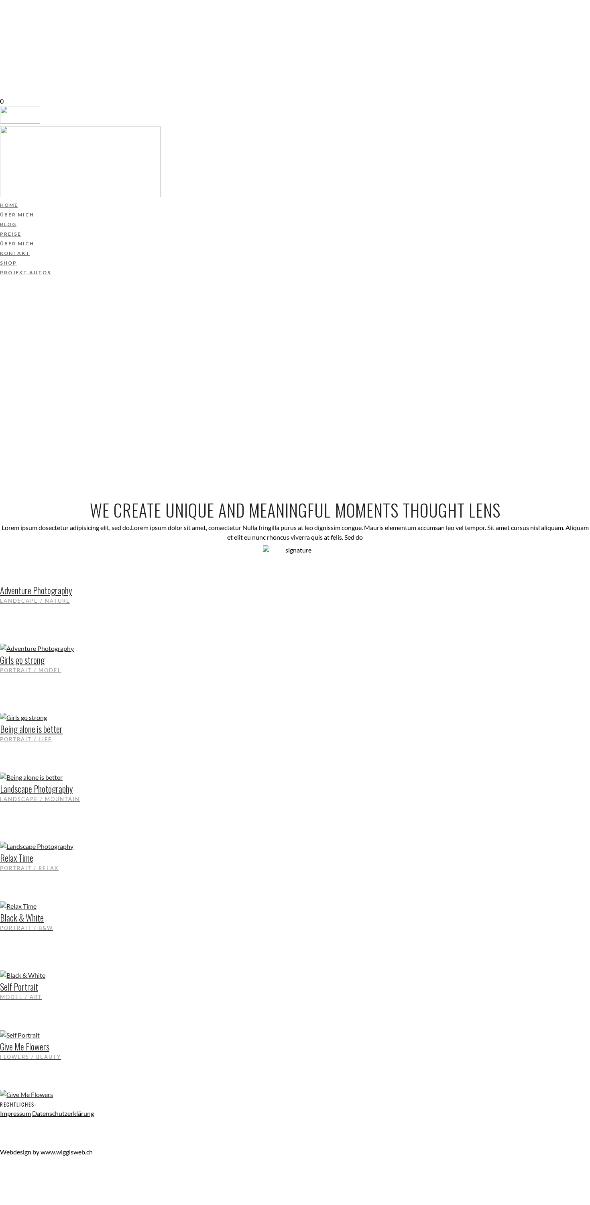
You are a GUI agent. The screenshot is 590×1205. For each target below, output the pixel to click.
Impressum (15, 1113)
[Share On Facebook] (1, 1171)
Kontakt (15, 53)
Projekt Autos (25, 72)
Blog (8, 24)
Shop (8, 63)
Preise (11, 34)
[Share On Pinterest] (1, 1190)
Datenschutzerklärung (63, 1113)
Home (9, 5)
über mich (18, 15)
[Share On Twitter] (1, 1181)
